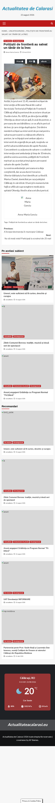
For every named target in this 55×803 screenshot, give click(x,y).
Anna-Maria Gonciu (12, 52)
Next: (28, 237)
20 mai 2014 (26, 52)
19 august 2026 (20, 299)
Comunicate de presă (21, 386)
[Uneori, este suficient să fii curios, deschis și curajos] (27, 272)
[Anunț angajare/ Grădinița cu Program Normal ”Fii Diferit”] (27, 371)
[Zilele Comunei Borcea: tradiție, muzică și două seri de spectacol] (27, 322)
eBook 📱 (45, 61)
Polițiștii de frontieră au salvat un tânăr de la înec (28, 222)
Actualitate (8, 336)
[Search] (51, 23)
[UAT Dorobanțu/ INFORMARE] (27, 578)
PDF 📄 (32, 61)
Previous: (23, 230)
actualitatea (9, 299)
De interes (7, 41)
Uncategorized (18, 41)
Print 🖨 (20, 61)
